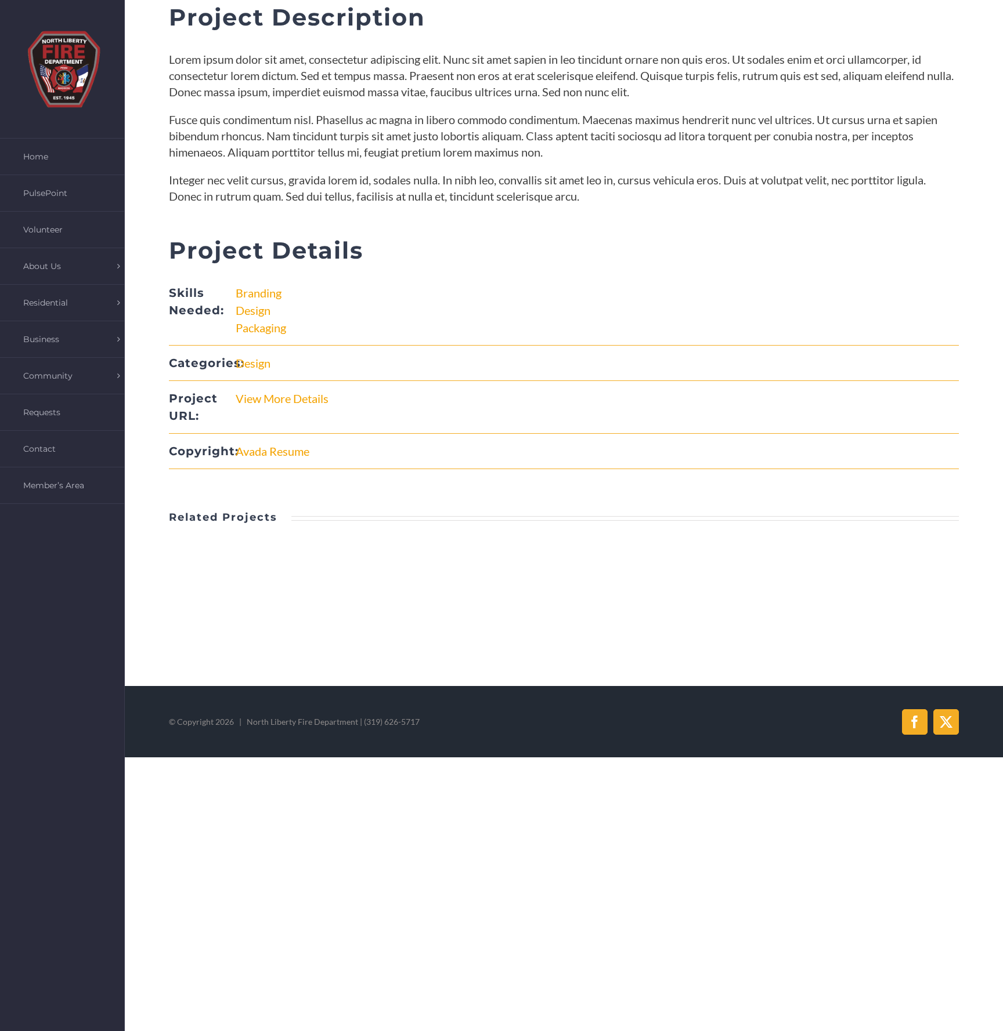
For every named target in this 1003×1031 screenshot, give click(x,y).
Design (253, 310)
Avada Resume (272, 451)
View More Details (282, 398)
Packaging (261, 328)
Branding (259, 293)
